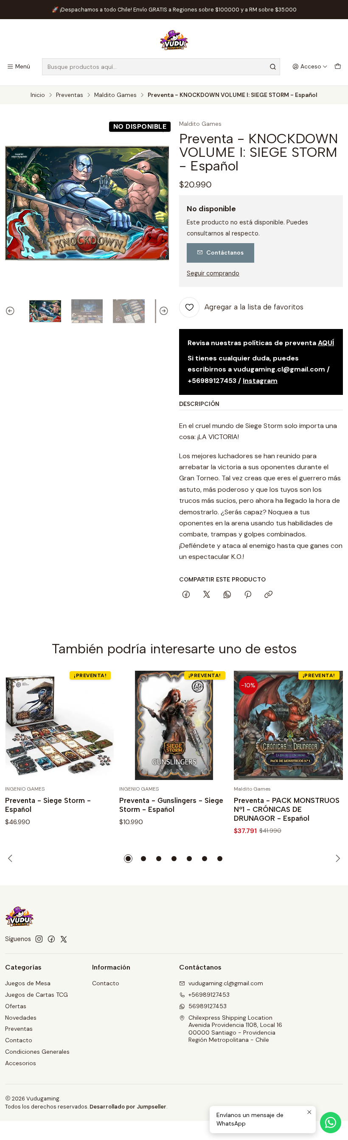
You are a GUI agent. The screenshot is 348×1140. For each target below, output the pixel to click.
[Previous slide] (11, 311)
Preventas (69, 95)
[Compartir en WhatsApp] (227, 595)
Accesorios (20, 1063)
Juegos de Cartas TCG (36, 994)
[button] (128, 859)
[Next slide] (162, 311)
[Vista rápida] (98, 725)
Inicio (38, 95)
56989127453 (207, 1006)
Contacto (18, 1040)
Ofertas (15, 1006)
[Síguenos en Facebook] (51, 939)
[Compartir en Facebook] (186, 595)
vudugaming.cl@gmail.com (225, 983)
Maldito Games (115, 95)
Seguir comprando (213, 273)
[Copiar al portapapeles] (268, 595)
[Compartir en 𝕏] (206, 595)
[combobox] (161, 66)
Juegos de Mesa (28, 983)
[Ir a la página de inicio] (174, 40)
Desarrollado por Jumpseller (128, 1106)
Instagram (260, 380)
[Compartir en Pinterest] (248, 595)
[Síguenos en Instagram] (39, 939)
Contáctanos (225, 252)
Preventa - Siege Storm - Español (48, 805)
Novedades (20, 1017)
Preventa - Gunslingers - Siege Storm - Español (171, 805)
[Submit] (273, 66)
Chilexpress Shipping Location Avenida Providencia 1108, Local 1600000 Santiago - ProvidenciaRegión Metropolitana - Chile (235, 1029)
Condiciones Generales (37, 1051)
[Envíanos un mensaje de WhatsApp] (330, 1122)
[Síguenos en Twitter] (63, 939)
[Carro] (338, 67)
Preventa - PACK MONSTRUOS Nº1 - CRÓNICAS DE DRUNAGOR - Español (287, 809)
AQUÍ (326, 342)
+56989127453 (209, 994)
